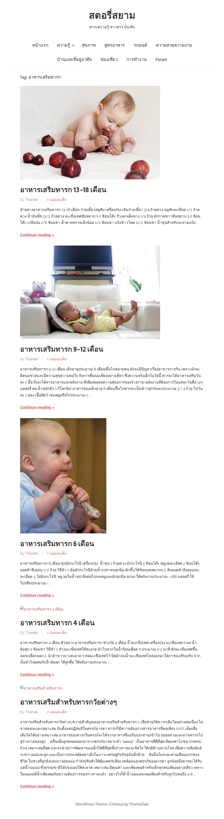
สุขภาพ (89, 45)
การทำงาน (136, 59)
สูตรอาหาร (114, 45)
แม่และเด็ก (58, 200)
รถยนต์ (140, 45)
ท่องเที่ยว (109, 59)
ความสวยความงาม (174, 45)
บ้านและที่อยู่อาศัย (74, 59)
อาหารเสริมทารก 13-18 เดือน (63, 190)
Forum (161, 59)
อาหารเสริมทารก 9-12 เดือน (61, 349)
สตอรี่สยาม (112, 15)
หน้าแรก (40, 45)
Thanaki (31, 200)
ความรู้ (63, 45)
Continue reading (35, 235)
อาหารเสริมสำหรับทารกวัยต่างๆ (68, 702)
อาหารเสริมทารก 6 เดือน (57, 544)
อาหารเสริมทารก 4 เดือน (57, 623)
